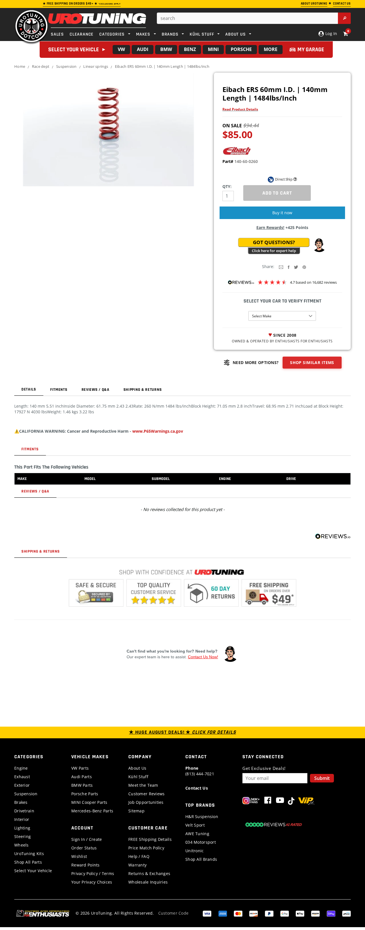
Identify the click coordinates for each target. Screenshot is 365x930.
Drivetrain (24, 811)
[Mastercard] (238, 913)
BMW (166, 49)
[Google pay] (284, 913)
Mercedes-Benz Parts (92, 811)
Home (19, 66)
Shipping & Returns (142, 389)
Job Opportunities (146, 802)
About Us (137, 768)
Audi (142, 49)
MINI (213, 49)
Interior (21, 819)
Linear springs (95, 66)
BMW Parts (82, 785)
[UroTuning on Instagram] (251, 801)
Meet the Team (143, 785)
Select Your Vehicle (33, 870)
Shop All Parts (28, 862)
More (270, 49)
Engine (21, 768)
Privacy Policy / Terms (92, 873)
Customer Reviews (146, 793)
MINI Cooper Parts (89, 802)
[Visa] (207, 913)
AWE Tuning (197, 833)
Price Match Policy (146, 848)
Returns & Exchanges (149, 873)
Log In (330, 33)
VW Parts (80, 768)
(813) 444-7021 (199, 770)
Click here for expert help (274, 250)
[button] (319, 245)
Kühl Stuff (138, 776)
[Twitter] (296, 267)
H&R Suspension (201, 816)
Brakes (21, 802)
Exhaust (22, 776)
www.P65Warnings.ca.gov (157, 431)
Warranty (137, 865)
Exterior (22, 785)
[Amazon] (315, 913)
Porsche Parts (84, 793)
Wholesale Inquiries (148, 882)
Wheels (21, 845)
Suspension (66, 66)
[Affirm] (346, 913)
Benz (190, 49)
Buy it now (282, 212)
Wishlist (79, 856)
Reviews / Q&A (96, 389)
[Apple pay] (300, 913)
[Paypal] (269, 913)
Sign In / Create (86, 839)
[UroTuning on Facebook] (267, 801)
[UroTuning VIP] (306, 801)
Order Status (84, 848)
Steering (22, 836)
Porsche (241, 49)
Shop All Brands (201, 859)
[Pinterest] (304, 267)
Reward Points (85, 865)
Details (28, 389)
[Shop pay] (331, 913)
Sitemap (136, 811)
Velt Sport (195, 825)
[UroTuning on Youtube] (280, 801)
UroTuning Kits (29, 853)
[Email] (281, 267)
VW (121, 49)
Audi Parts (81, 776)
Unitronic (194, 850)
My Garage (310, 49)
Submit (322, 778)
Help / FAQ (138, 856)
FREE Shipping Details (150, 839)
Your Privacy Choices (91, 882)
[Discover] (253, 913)
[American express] (222, 913)
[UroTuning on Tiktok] (291, 801)
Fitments (59, 389)
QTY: (227, 186)
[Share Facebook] (288, 267)
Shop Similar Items (312, 362)
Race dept (40, 66)
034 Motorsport (200, 842)
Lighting (22, 828)
